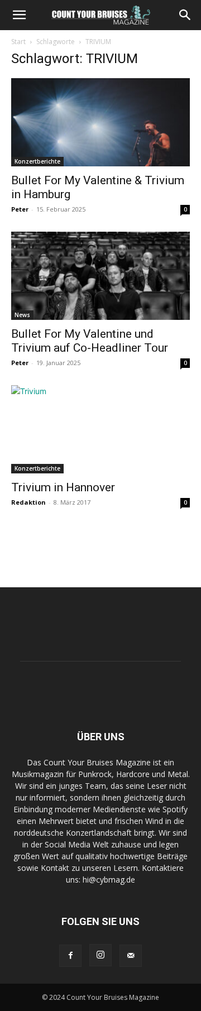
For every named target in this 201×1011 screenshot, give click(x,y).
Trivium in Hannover (63, 487)
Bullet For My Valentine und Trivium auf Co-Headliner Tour (89, 340)
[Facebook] (70, 956)
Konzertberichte (37, 161)
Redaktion (28, 502)
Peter (19, 209)
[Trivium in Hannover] (100, 429)
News (22, 315)
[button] (19, 15)
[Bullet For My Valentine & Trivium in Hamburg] (100, 122)
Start (18, 41)
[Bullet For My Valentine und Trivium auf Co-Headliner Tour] (100, 276)
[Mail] (130, 956)
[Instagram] (100, 955)
